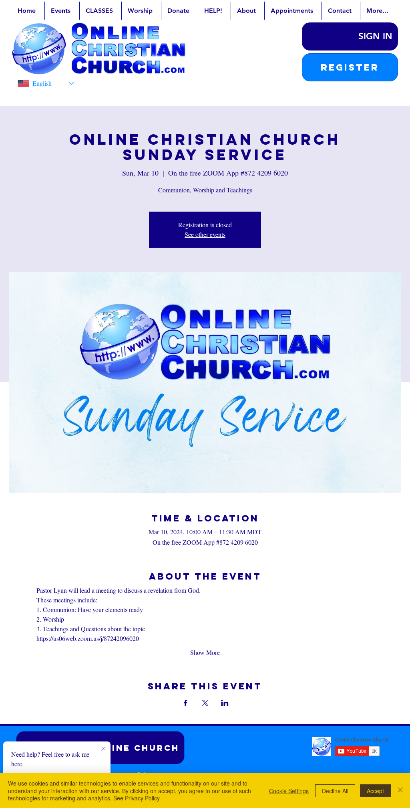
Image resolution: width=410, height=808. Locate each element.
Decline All (335, 791)
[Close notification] (103, 749)
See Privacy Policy (136, 798)
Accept (375, 791)
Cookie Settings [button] (289, 791)
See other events (205, 234)
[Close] (400, 791)
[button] (350, 67)
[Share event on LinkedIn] (225, 703)
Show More (205, 652)
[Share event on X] (205, 703)
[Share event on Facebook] (185, 703)
